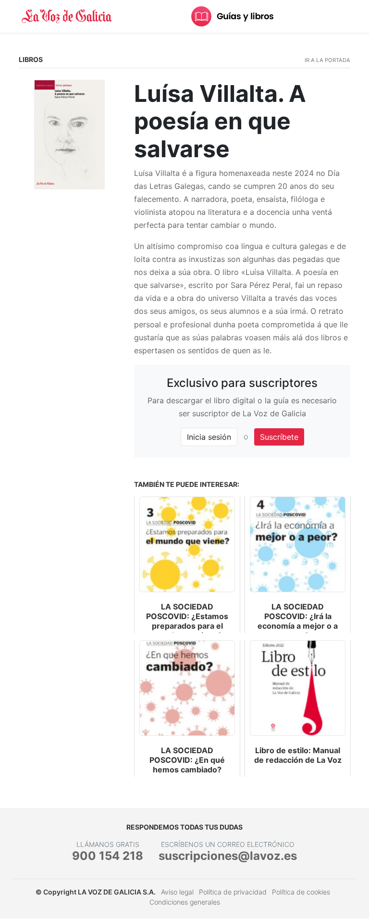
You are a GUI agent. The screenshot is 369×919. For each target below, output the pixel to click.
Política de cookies (301, 892)
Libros (31, 59)
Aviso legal (177, 892)
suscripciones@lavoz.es (228, 856)
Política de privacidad (233, 892)
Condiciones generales (184, 902)
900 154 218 (107, 856)
